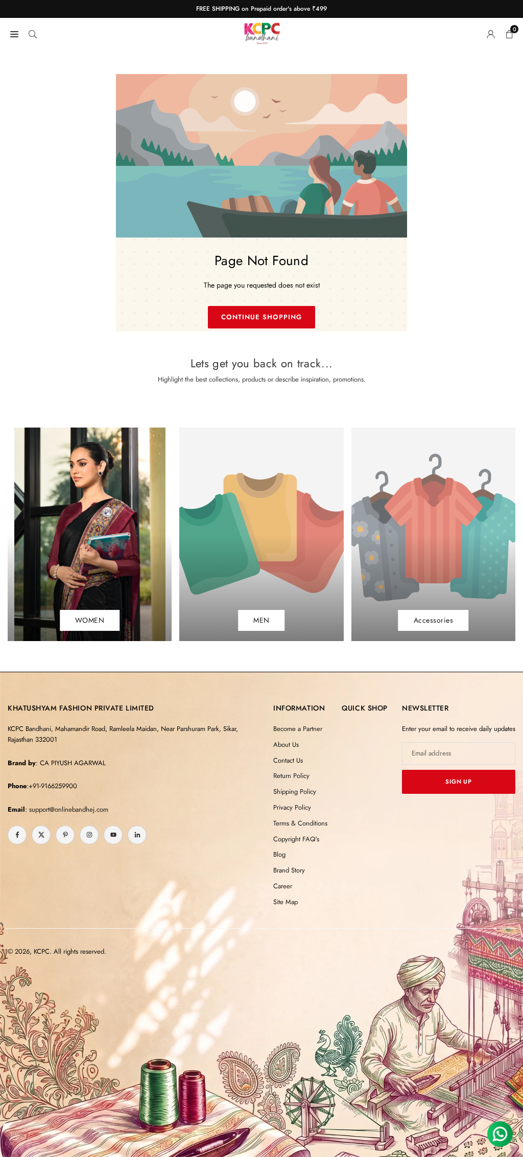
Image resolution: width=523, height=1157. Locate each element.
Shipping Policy (294, 791)
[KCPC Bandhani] (262, 31)
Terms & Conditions (300, 823)
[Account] (491, 33)
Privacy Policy (292, 807)
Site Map (285, 902)
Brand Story (289, 870)
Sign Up (458, 781)
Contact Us (288, 760)
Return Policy (291, 776)
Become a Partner (297, 729)
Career (282, 886)
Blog (279, 854)
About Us (286, 744)
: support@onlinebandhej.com (66, 809)
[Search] (32, 33)
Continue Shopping (261, 317)
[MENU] (14, 33)
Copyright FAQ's (296, 839)
